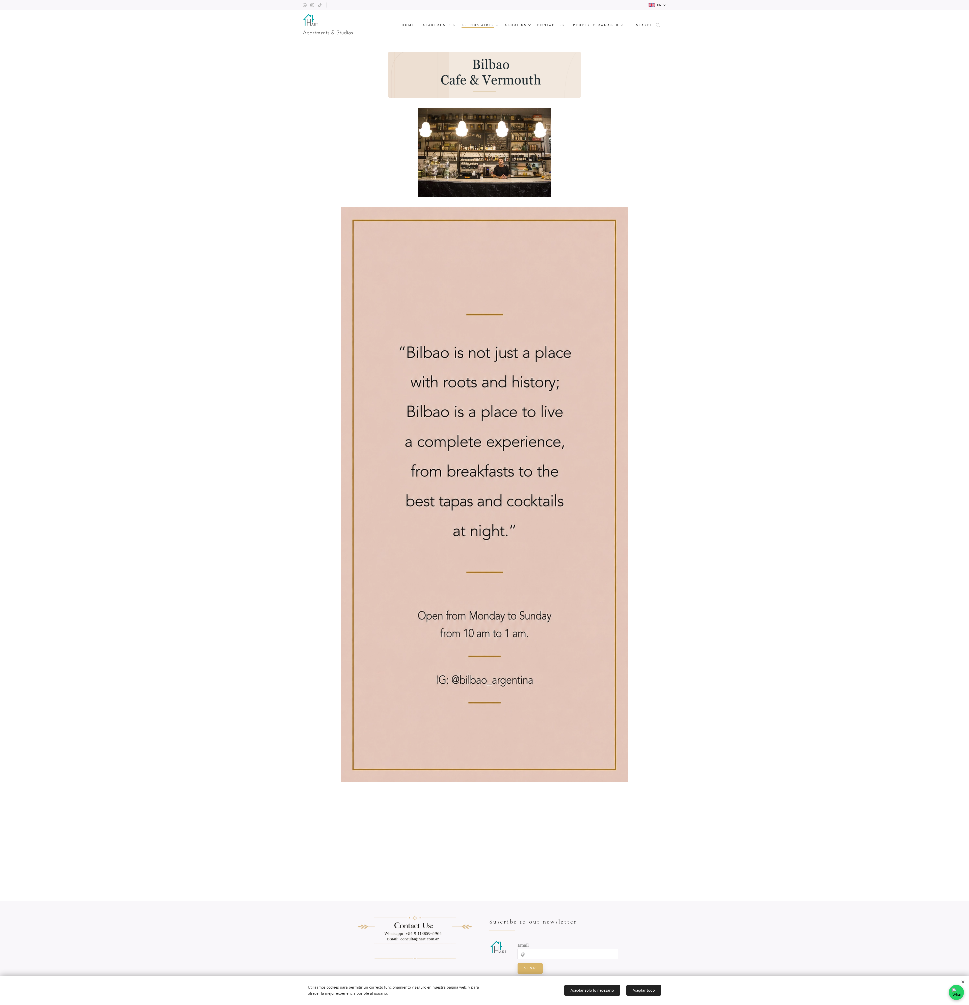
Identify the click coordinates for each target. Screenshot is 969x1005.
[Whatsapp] (305, 5)
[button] (648, 25)
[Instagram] (312, 5)
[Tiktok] (320, 5)
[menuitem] (409, 25)
